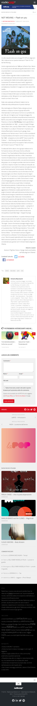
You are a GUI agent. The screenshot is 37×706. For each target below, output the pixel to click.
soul (14, 635)
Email (21, 374)
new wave (12, 270)
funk (3, 624)
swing (31, 635)
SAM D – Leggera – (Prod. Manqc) (21, 577)
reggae (29, 632)
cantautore (21, 618)
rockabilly (8, 635)
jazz (15, 627)
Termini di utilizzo (20, 396)
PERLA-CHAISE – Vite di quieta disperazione (16, 495)
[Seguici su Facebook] (25, 409)
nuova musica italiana (18, 630)
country (3, 621)
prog (2, 632)
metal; (30, 627)
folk (32, 621)
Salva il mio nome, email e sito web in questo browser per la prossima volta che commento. (17, 389)
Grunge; (15, 624)
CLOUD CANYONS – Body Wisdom (12, 542)
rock (22, 270)
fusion (6, 624)
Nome (5, 374)
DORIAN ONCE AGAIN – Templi (18, 555)
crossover (9, 621)
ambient (3, 619)
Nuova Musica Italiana (8, 12)
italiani (7, 270)
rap (20, 632)
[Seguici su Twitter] (31, 409)
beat (7, 619)
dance (15, 621)
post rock (32, 630)
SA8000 (10, 593)
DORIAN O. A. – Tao (15, 573)
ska (12, 635)
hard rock (21, 624)
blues (11, 619)
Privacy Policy (9, 396)
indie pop (3, 627)
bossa (14, 619)
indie (32, 624)
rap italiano (24, 632)
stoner (28, 635)
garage (10, 624)
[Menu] (34, 2)
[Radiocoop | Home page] (11, 2)
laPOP (22, 627)
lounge (26, 627)
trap (2, 638)
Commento (6, 361)
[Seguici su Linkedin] (28, 409)
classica (30, 619)
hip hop (27, 624)
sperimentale (21, 635)
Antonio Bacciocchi (9, 21)
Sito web (5, 380)
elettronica (26, 621)
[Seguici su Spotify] (34, 409)
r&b (18, 632)
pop (28, 629)
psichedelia (8, 632)
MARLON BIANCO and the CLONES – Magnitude (17, 518)
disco (19, 621)
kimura (18, 627)
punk (18, 270)
